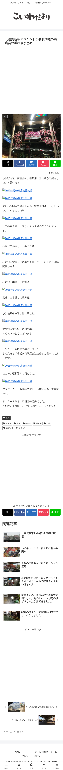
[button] (56, 520)
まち (8, 418)
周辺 (18, 423)
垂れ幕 (39, 423)
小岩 (48, 423)
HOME (17, 752)
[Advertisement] (31, 79)
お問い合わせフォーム (46, 752)
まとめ (8, 423)
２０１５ (22, 428)
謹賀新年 (9, 428)
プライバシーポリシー (31, 756)
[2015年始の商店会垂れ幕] (17, 190)
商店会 (28, 423)
